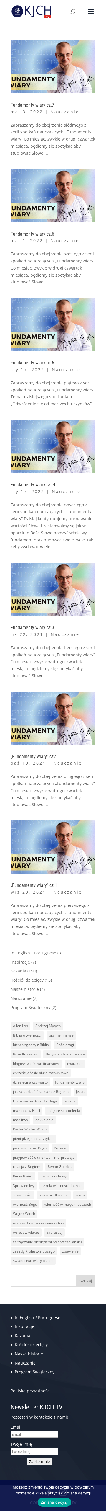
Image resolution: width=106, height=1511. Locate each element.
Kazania (18, 971)
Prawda (60, 1148)
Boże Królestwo (25, 1054)
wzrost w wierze (26, 1232)
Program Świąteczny (30, 1007)
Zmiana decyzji (55, 1502)
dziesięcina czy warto (30, 1082)
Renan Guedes (60, 1166)
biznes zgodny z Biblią (31, 1044)
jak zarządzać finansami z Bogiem (41, 1091)
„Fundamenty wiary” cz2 (33, 756)
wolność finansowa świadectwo (38, 1223)
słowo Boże (22, 1194)
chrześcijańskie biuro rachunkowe (40, 1072)
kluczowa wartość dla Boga (35, 1101)
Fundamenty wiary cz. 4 (33, 484)
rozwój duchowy (53, 1176)
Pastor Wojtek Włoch (30, 1129)
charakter (75, 1063)
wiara (80, 1194)
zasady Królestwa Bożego (34, 1251)
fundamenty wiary (70, 1082)
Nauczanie (64, 112)
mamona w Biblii (26, 1110)
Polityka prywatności (31, 1390)
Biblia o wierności (27, 1035)
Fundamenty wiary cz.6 (32, 234)
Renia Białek (23, 1176)
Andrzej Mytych (48, 1025)
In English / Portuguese (33, 953)
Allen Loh (20, 1025)
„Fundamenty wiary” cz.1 (34, 885)
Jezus (80, 1091)
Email (16, 1427)
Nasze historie (25, 989)
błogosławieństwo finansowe (36, 1063)
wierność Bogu (25, 1204)
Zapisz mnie (39, 1461)
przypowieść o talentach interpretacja (43, 1157)
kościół (70, 1101)
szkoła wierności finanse (62, 1185)
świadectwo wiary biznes (33, 1260)
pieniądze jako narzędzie (33, 1138)
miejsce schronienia (63, 1110)
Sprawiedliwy (23, 1185)
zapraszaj (54, 1232)
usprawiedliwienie (53, 1194)
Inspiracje (20, 962)
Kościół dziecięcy (27, 980)
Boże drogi (65, 1044)
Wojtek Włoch (24, 1213)
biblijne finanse (61, 1035)
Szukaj (86, 1281)
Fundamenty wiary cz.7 (32, 105)
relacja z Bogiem (26, 1166)
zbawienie (70, 1251)
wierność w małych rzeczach (67, 1204)
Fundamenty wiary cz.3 (32, 627)
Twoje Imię (21, 1444)
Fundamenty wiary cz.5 (32, 362)
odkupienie (44, 1119)
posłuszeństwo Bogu (30, 1148)
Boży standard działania (65, 1054)
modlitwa (20, 1119)
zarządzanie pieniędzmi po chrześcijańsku (47, 1241)
